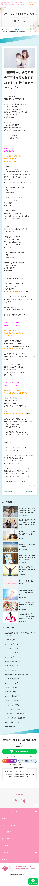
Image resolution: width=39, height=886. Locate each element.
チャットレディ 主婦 (11, 657)
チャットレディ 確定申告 (13, 644)
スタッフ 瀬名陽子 (11, 670)
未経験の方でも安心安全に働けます (16, 674)
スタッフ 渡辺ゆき (11, 700)
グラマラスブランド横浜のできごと (16, 713)
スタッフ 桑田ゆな (11, 666)
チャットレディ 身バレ (12, 661)
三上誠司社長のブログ (12, 679)
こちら (13, 286)
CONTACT (30, 4)
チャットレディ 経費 (11, 648)
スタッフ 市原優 (11, 687)
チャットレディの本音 (12, 705)
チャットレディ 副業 (11, 653)
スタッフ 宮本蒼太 (11, 692)
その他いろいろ (10, 726)
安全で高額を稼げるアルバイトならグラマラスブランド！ (20, 634)
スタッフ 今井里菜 (11, 683)
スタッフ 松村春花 (11, 696)
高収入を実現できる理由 (13, 722)
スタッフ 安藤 (10, 640)
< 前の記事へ (8, 491)
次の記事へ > (30, 491)
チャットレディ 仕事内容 (13, 709)
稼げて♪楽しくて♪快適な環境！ (16, 718)
